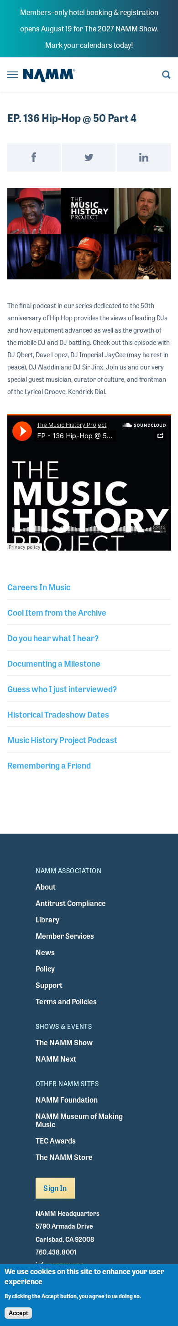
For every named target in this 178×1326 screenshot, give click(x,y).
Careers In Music (38, 586)
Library (47, 919)
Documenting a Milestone (53, 663)
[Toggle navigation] (13, 75)
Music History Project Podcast (62, 739)
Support (49, 985)
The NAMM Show (64, 1042)
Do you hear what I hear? (53, 637)
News (45, 952)
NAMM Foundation (67, 1099)
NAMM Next (56, 1058)
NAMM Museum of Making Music (79, 1120)
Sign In (55, 1188)
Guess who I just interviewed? (62, 688)
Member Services (65, 936)
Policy (45, 968)
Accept (18, 1313)
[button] (89, 233)
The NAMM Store (64, 1157)
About (46, 886)
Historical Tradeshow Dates (58, 714)
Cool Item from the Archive (56, 612)
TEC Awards (56, 1140)
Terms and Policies (66, 1001)
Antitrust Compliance (71, 903)
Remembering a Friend (49, 765)
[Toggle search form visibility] (166, 75)
